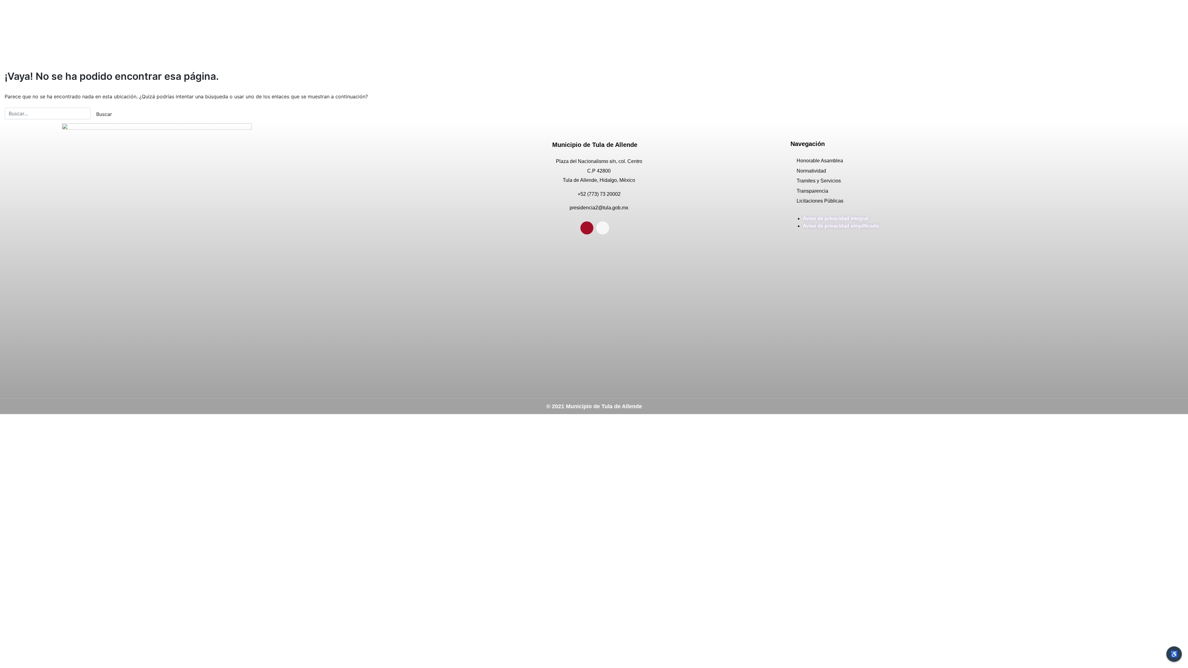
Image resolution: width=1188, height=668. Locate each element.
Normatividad (811, 170)
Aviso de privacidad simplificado (841, 226)
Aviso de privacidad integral (835, 218)
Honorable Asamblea (820, 160)
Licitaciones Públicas (820, 200)
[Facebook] (586, 227)
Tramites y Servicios (819, 180)
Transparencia (812, 191)
